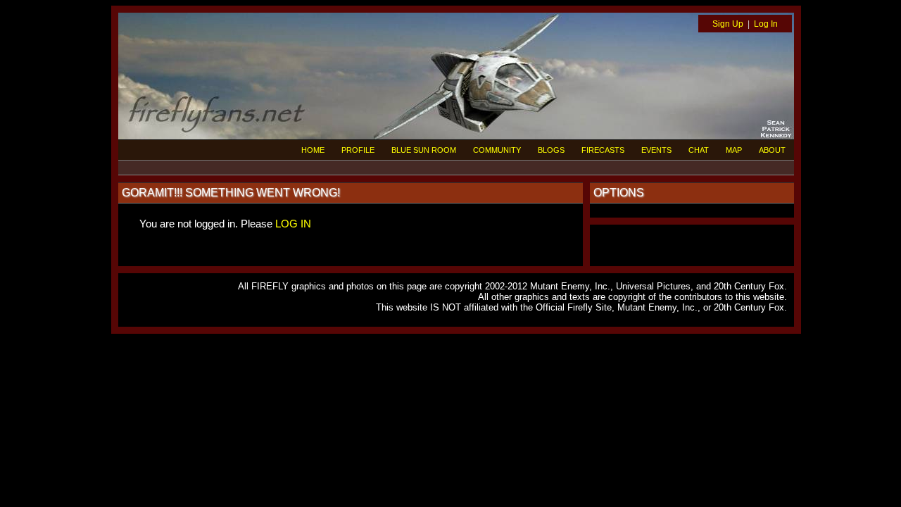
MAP (734, 150)
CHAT (698, 150)
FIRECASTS (602, 150)
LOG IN (293, 224)
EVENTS (656, 150)
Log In (766, 24)
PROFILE (357, 150)
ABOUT (772, 150)
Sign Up (727, 24)
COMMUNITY (497, 150)
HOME (313, 150)
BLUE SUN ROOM (423, 150)
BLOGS (551, 150)
